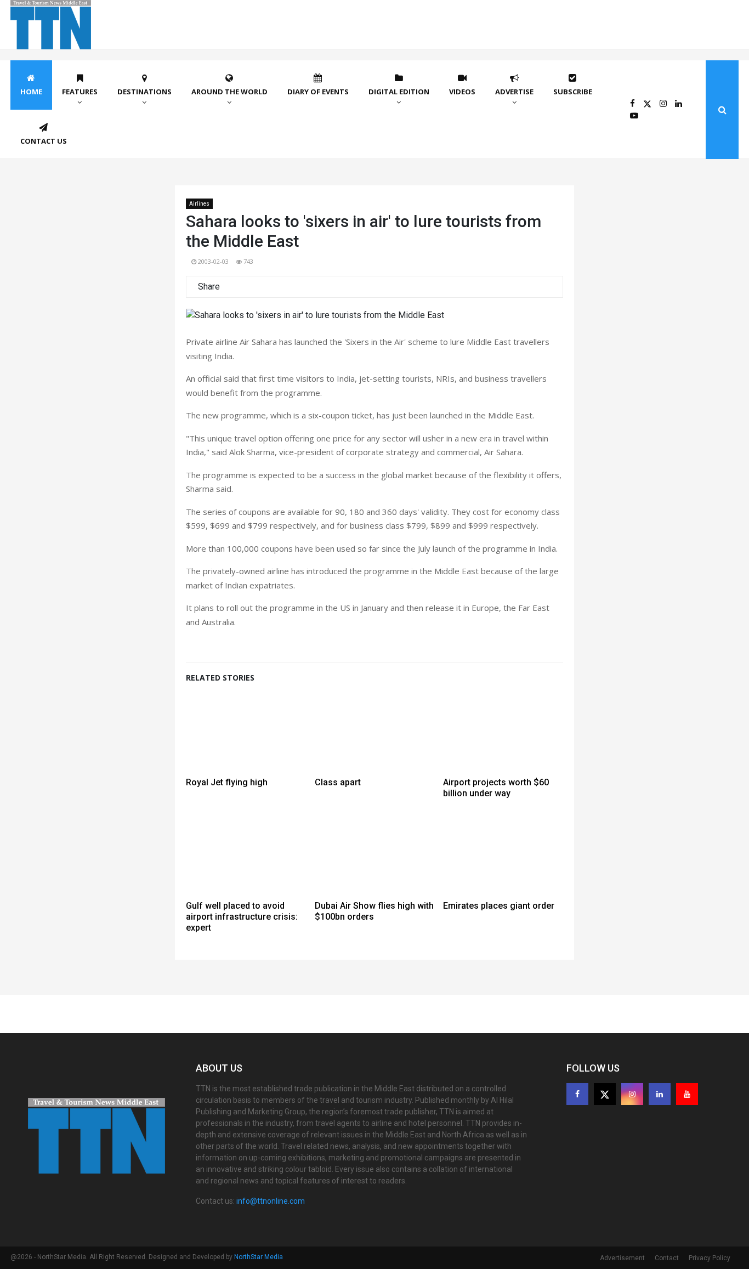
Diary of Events (318, 92)
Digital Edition (398, 92)
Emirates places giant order (498, 905)
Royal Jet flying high (227, 782)
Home (31, 92)
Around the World (229, 92)
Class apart (338, 782)
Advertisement (622, 1258)
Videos (462, 92)
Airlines (199, 204)
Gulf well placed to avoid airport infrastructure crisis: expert (242, 916)
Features (80, 92)
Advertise (514, 92)
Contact (667, 1258)
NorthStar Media (258, 1257)
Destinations (144, 92)
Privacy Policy (709, 1258)
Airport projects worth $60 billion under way (496, 787)
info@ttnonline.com (270, 1201)
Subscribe (572, 92)
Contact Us (43, 141)
